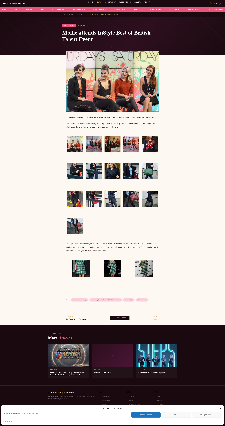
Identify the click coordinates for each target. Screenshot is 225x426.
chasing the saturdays (80, 300)
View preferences (207, 415)
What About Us (141, 300)
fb (220, 3)
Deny (176, 415)
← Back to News (120, 318)
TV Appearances (134, 405)
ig (216, 3)
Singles (104, 405)
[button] (220, 408)
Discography (110, 2)
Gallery (137, 2)
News (98, 2)
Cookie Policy (8, 421)
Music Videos (125, 2)
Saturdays (14, 3)
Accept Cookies (146, 415)
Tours (131, 401)
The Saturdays (81, 14)
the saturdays (128, 300)
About (147, 2)
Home (90, 2)
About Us (159, 401)
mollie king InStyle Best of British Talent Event (105, 300)
